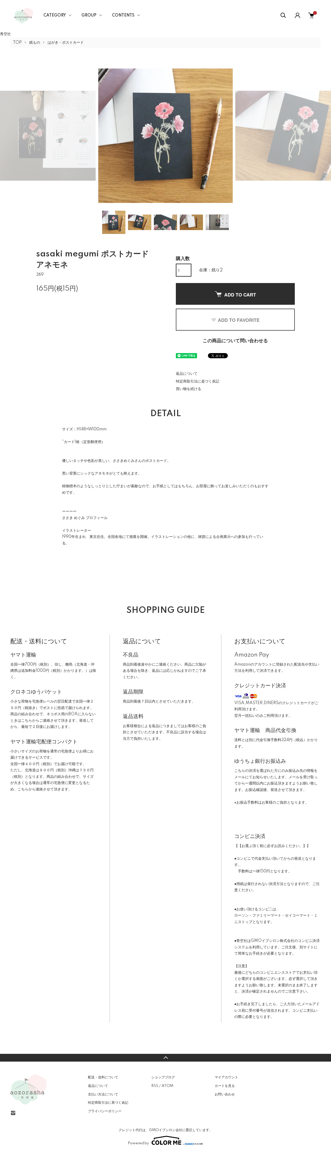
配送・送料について (103, 1077)
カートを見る (225, 1086)
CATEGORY (54, 15)
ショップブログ (163, 1077)
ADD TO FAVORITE (239, 320)
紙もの (34, 43)
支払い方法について (103, 1094)
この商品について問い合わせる (235, 341)
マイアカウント (226, 1077)
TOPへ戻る (165, 1058)
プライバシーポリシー (105, 1111)
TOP (17, 43)
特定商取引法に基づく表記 (197, 381)
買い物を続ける (188, 389)
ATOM (167, 1086)
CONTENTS (123, 15)
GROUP (88, 15)
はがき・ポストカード (66, 43)
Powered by (138, 1143)
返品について (187, 374)
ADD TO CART (240, 294)
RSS (154, 1086)
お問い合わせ (225, 1094)
